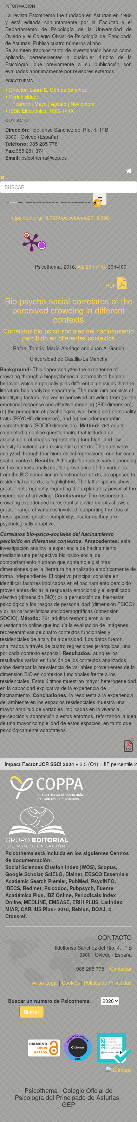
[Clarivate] (79, 1047)
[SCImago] (118, 1068)
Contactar (120, 968)
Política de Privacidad (108, 982)
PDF (111, 285)
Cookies (71, 982)
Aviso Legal (45, 982)
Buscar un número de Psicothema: (49, 1000)
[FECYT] (114, 1047)
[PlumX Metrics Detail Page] (32, 242)
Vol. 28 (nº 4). (91, 266)
